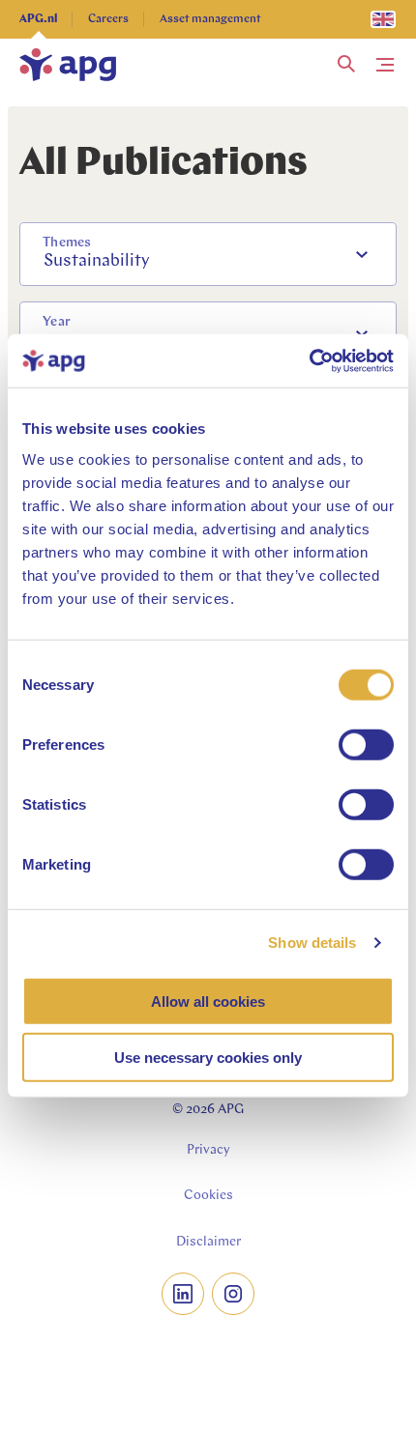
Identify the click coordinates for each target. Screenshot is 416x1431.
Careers (108, 19)
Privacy (208, 1150)
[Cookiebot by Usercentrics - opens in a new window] (309, 360)
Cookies (208, 1195)
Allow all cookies (208, 1000)
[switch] (366, 744)
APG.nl (38, 19)
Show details (312, 942)
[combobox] (208, 254)
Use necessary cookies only (208, 1057)
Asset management (210, 19)
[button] (346, 64)
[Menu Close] (385, 64)
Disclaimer (208, 1242)
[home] (67, 65)
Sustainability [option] (97, 262)
